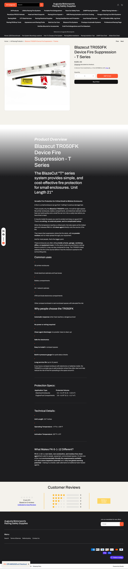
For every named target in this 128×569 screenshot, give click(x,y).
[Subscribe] (122, 524)
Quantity (77, 72)
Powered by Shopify (118, 566)
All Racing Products (16, 41)
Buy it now (96, 82)
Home (6, 41)
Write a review (103, 501)
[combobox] (29, 5)
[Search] (42, 5)
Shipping (77, 64)
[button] (90, 11)
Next (122, 41)
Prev (117, 41)
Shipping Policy (37, 566)
